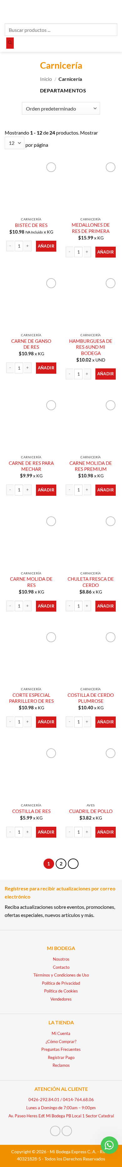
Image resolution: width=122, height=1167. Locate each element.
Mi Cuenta (61, 1033)
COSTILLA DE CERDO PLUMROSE (91, 698)
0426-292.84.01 (43, 1099)
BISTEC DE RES (31, 225)
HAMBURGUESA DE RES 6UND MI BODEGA (90, 347)
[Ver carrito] (114, 11)
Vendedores (61, 999)
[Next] (73, 864)
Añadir (46, 246)
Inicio (46, 79)
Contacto (61, 967)
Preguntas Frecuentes (61, 1049)
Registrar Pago (61, 1057)
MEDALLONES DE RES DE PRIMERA (91, 228)
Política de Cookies (61, 990)
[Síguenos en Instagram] (67, 1131)
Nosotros (61, 959)
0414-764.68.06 (78, 1099)
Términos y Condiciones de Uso (61, 974)
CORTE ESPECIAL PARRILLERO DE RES (31, 698)
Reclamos (61, 1065)
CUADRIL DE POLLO (91, 811)
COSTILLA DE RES (31, 811)
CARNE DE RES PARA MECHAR (31, 466)
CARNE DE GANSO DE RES (31, 344)
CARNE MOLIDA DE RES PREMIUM (90, 466)
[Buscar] (10, 43)
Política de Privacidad (61, 983)
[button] (8, 10)
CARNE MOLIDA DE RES (31, 582)
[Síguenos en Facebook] (55, 1131)
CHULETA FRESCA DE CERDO (91, 582)
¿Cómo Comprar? (61, 1041)
